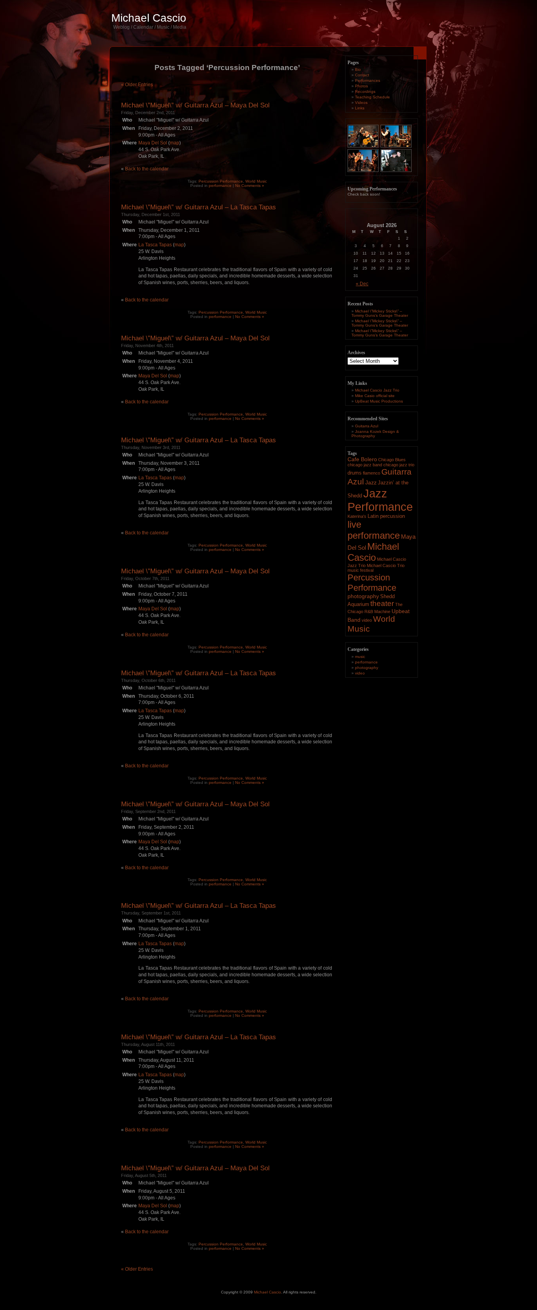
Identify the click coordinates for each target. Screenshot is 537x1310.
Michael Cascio (148, 18)
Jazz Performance (380, 500)
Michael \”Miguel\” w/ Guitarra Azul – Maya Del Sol (195, 105)
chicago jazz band (365, 464)
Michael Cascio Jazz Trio (377, 390)
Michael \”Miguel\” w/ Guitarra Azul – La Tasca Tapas (198, 207)
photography (363, 596)
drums (355, 473)
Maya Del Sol (152, 143)
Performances (367, 80)
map (174, 143)
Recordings (365, 91)
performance (220, 185)
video (367, 620)
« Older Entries (137, 84)
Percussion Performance (221, 181)
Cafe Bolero (362, 459)
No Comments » (249, 185)
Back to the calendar (147, 169)
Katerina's (357, 516)
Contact (362, 75)
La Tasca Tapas (155, 245)
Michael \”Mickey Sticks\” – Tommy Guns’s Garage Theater (379, 313)
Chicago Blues (392, 459)
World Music (256, 181)
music (360, 656)
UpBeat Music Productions (379, 401)
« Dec (362, 283)
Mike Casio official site (375, 396)
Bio (358, 69)
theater (382, 603)
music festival (360, 570)
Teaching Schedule (372, 97)
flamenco (371, 473)
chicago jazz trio (398, 464)
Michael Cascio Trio (386, 565)
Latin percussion (386, 516)
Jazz (371, 482)
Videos (361, 102)
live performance (374, 530)
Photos (361, 86)
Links (359, 108)
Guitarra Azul (366, 426)
